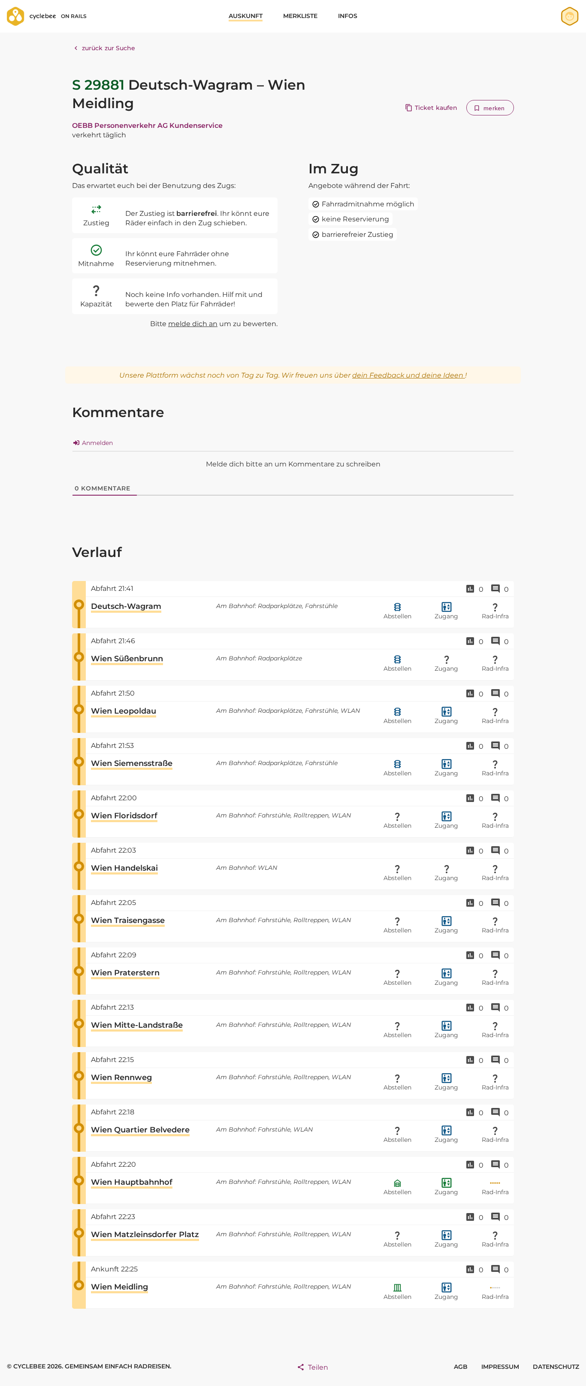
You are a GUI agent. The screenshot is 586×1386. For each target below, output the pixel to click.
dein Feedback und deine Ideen (408, 375)
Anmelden (96, 443)
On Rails (74, 16)
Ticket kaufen (436, 108)
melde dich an (192, 324)
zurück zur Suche (109, 48)
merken (493, 108)
